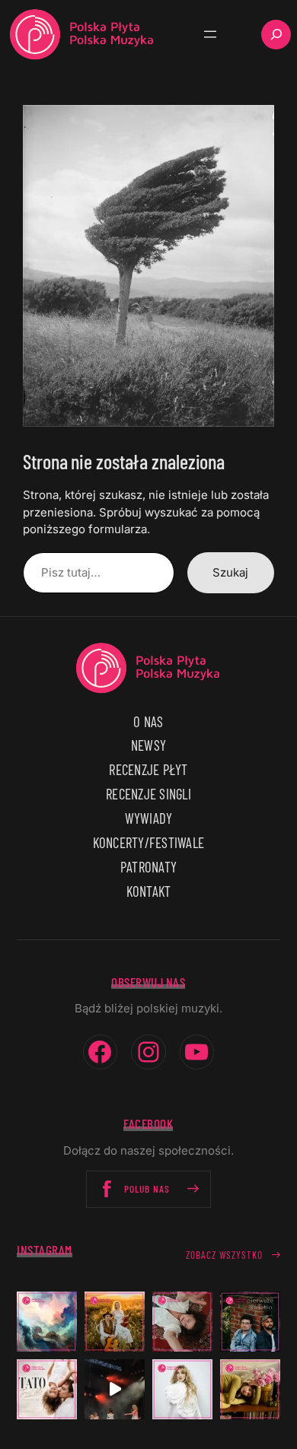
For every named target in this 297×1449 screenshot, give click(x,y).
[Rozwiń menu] (210, 34)
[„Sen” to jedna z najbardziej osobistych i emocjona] (47, 1322)
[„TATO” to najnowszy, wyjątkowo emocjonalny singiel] (47, 1389)
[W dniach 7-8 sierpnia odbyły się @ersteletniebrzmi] (115, 1389)
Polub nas (147, 1189)
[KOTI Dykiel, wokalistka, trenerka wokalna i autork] (182, 1389)
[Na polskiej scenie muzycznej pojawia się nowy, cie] (182, 1322)
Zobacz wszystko (224, 1255)
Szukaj (230, 572)
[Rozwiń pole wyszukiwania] (276, 34)
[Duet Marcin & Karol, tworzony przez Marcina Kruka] (250, 1322)
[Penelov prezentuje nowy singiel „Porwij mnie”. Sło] (250, 1389)
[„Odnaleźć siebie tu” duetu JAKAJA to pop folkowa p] (115, 1322)
